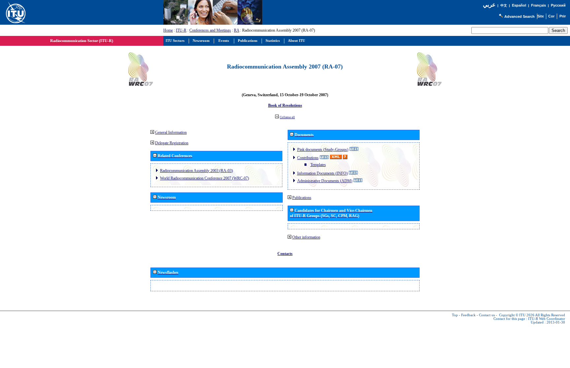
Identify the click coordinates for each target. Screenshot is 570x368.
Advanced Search (519, 16)
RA (236, 30)
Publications (301, 197)
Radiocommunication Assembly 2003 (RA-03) (196, 170)
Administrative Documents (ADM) (324, 181)
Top (455, 315)
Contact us (487, 315)
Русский (558, 5)
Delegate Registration (171, 143)
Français (538, 5)
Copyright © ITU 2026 (516, 315)
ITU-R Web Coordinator (546, 319)
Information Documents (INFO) (322, 173)
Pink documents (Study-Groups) (322, 149)
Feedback (468, 315)
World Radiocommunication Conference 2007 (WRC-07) (204, 178)
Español (519, 5)
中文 (503, 5)
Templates (318, 164)
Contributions (308, 158)
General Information (171, 132)
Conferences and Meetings (210, 30)
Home (168, 30)
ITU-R (181, 30)
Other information (306, 237)
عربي (489, 5)
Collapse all (287, 117)
